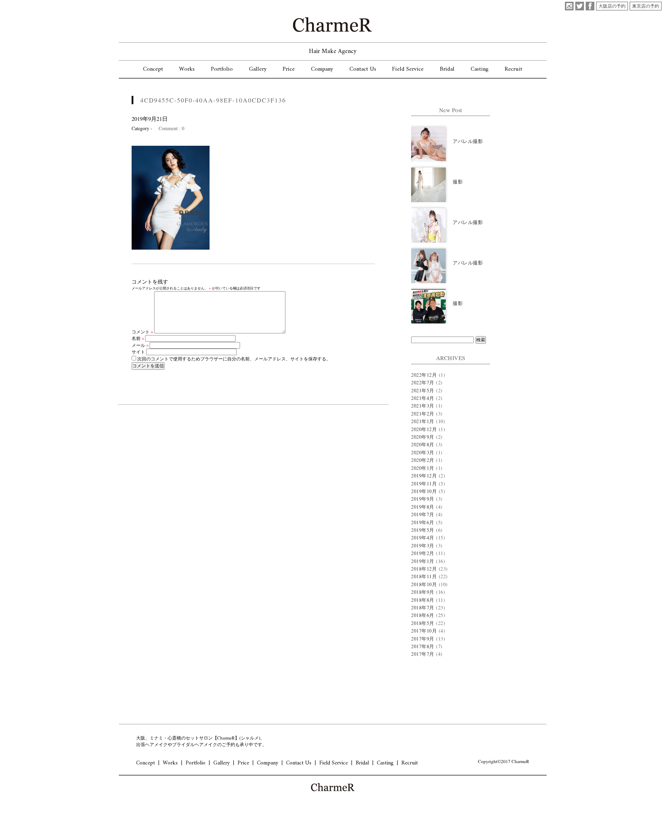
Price (289, 69)
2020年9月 (422, 436)
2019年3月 (422, 545)
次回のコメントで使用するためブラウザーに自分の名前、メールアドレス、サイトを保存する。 (234, 359)
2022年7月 (422, 382)
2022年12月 (424, 374)
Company (322, 69)
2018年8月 (422, 600)
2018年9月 (422, 592)
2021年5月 (422, 390)
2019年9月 (422, 498)
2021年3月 (422, 405)
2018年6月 (422, 615)
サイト (138, 352)
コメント (142, 332)
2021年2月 (422, 413)
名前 (138, 338)
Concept (153, 69)
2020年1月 (422, 468)
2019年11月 (424, 483)
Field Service (408, 69)
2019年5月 (422, 530)
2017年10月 (424, 630)
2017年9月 (422, 638)
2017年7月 (422, 654)
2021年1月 (422, 421)
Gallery (258, 69)
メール (140, 345)
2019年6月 (422, 522)
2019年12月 (424, 475)
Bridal (447, 69)
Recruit (513, 69)
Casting (479, 69)
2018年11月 (424, 576)
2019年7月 (422, 514)
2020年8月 (422, 444)
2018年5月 (422, 623)
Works (187, 69)
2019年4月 (422, 537)
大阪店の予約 (612, 6)
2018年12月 (424, 568)
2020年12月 (424, 429)
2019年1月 (422, 561)
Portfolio (222, 69)
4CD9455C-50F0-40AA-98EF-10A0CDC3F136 (213, 100)
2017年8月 (422, 646)
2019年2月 (422, 553)
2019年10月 (424, 491)
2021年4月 (422, 398)
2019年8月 (422, 506)
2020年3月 (422, 452)
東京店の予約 (645, 6)
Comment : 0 (171, 128)
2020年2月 (422, 460)
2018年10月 (424, 584)
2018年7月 (422, 607)
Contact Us (362, 69)
